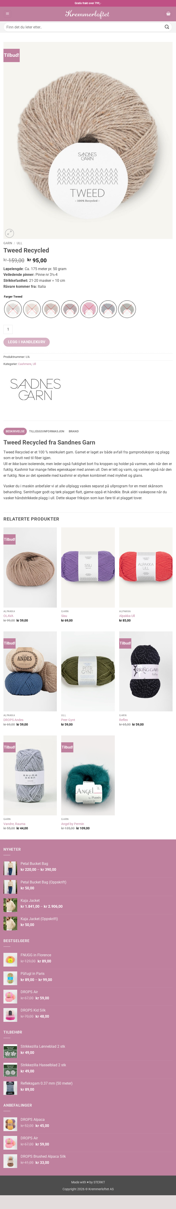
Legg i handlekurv (26, 342)
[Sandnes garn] (35, 389)
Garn (7, 243)
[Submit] (167, 26)
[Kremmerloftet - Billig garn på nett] (88, 14)
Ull (19, 243)
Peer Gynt (68, 720)
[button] (7, 14)
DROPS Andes (13, 720)
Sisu (64, 616)
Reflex (123, 720)
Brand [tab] (74, 431)
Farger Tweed (13, 296)
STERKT (99, 1182)
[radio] (13, 309)
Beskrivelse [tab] (15, 431)
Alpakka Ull (127, 616)
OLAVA (8, 616)
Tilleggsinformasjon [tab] (46, 431)
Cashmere (24, 364)
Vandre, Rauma (14, 824)
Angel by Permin (72, 824)
